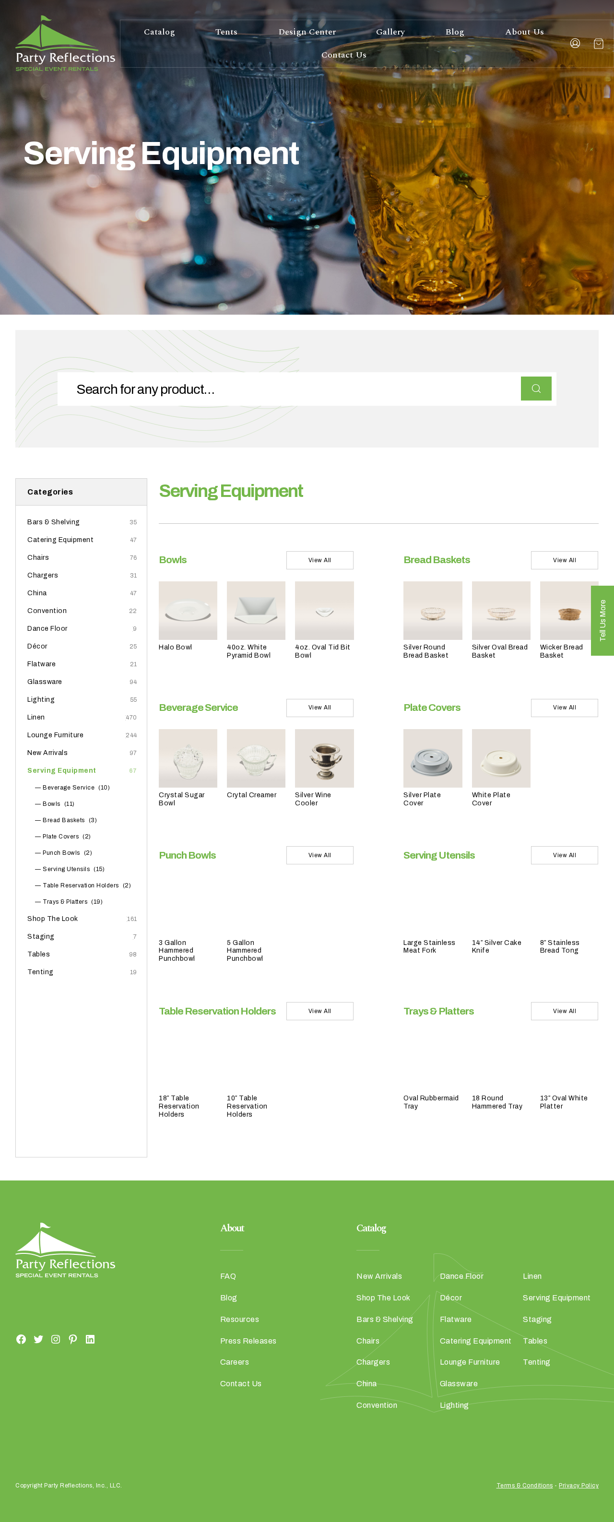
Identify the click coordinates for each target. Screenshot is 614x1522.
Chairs (38, 557)
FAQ (228, 1276)
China (37, 593)
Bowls (51, 804)
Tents (226, 31)
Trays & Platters (65, 901)
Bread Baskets (64, 820)
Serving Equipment (61, 770)
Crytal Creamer (251, 795)
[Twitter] (38, 1339)
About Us (524, 31)
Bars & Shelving (53, 522)
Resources (240, 1319)
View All (319, 560)
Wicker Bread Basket (561, 651)
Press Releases (248, 1341)
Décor (37, 646)
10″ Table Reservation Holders (247, 1106)
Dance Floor (47, 628)
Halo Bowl (175, 647)
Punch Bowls (61, 852)
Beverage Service (68, 787)
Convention (47, 610)
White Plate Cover (491, 799)
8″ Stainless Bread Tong (560, 947)
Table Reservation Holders (81, 885)
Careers (234, 1362)
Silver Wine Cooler (313, 799)
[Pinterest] (73, 1339)
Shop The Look (52, 918)
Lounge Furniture (55, 735)
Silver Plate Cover (422, 799)
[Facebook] (21, 1339)
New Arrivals (47, 752)
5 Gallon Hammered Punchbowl (245, 951)
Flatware (41, 664)
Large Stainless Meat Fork (429, 947)
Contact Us (343, 54)
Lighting (41, 699)
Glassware (44, 681)
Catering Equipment (60, 539)
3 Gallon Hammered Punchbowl (177, 951)
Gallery (390, 31)
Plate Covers (61, 836)
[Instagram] (55, 1339)
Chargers (42, 575)
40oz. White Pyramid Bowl (249, 651)
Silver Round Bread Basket (426, 651)
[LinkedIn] (90, 1339)
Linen (36, 717)
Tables (38, 954)
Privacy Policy (579, 1485)
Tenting (40, 972)
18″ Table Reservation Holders (179, 1106)
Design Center (307, 31)
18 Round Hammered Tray (497, 1102)
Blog (454, 31)
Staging (41, 936)
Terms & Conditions (524, 1485)
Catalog (159, 31)
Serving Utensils (66, 869)
